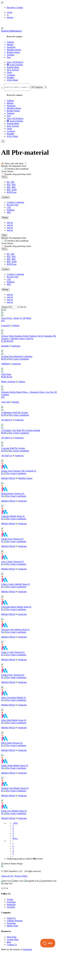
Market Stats (12, 926)
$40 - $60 (11, 187)
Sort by (23, 307)
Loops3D (5, 325)
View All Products (15, 62)
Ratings (5, 289)
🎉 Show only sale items (12, 163)
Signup (10, 17)
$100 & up (11, 192)
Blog (9, 942)
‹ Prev (15, 823)
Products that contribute (18, 169)
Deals (9, 72)
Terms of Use (7, 876)
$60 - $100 (12, 189)
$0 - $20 (10, 182)
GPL (9, 207)
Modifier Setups (25, 478)
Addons (15, 325)
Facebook (11, 902)
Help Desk (11, 937)
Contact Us (12, 944)
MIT (9, 212)
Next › (15, 838)
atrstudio (5, 346)
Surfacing (16, 346)
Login (9, 12)
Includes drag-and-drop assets (18, 174)
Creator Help (12, 939)
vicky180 (5, 402)
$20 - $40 (11, 184)
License (5, 197)
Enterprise (11, 923)
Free (9, 57)
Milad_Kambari (8, 381)
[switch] (26, 163)
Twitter (10, 899)
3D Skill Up (6, 420)
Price (4, 177)
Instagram (11, 904)
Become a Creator (15, 7)
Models (15, 402)
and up (10, 222)
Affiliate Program (14, 920)
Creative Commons (15, 202)
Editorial (10, 210)
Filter (4, 235)
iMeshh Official (8, 478)
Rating (5, 217)
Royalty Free (12, 205)
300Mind (5, 364)
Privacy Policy (21, 876)
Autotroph (27, 949)
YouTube (11, 907)
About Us (11, 918)
